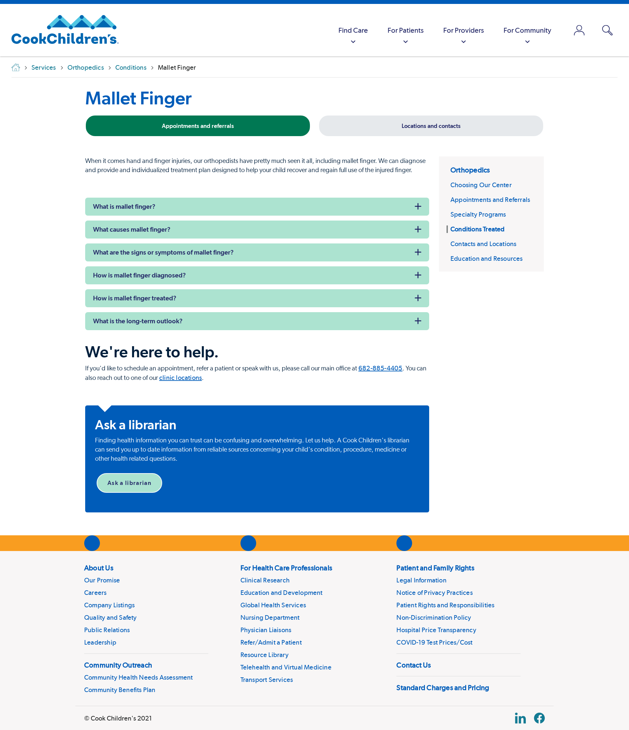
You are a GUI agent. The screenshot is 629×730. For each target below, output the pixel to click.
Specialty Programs (478, 214)
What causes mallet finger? (131, 229)
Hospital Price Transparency (436, 630)
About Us (98, 567)
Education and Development (281, 592)
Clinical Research (265, 580)
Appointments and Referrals (490, 200)
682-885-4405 (380, 368)
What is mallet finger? (124, 206)
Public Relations (107, 630)
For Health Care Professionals (286, 567)
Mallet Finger (138, 97)
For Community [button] (527, 30)
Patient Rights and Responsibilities (445, 605)
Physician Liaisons (266, 630)
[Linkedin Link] (520, 718)
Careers (95, 592)
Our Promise (102, 580)
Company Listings (109, 605)
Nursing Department (270, 617)
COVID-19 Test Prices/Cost (434, 642)
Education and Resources (486, 258)
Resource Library (264, 655)
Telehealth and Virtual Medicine (286, 667)
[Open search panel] (607, 30)
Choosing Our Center (481, 185)
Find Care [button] (353, 30)
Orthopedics (470, 170)
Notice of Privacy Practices (434, 592)
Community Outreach (118, 665)
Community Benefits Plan (120, 690)
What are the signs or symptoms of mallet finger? (163, 252)
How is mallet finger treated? (134, 298)
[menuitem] (353, 30)
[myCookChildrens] (579, 30)
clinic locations (180, 378)
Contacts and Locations (483, 244)
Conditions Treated (477, 229)
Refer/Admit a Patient (271, 642)
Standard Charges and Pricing (442, 687)
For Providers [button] (463, 30)
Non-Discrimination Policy (433, 617)
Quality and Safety (110, 617)
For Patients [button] (406, 30)
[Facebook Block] (539, 718)
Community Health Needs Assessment (138, 677)
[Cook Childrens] (62, 30)
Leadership (100, 642)
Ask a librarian (129, 482)
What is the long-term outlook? (137, 321)
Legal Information (421, 580)
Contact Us (413, 665)
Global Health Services (273, 605)
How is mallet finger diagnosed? (139, 275)
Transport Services (266, 680)
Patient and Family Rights (435, 567)
